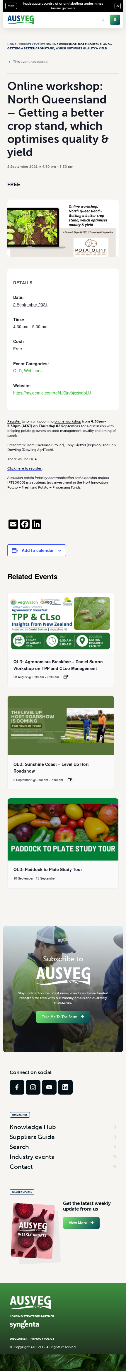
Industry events (32, 1156)
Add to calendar (38, 550)
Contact (21, 1166)
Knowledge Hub (33, 1127)
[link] (17, 1087)
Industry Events (32, 44)
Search (19, 1146)
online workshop (68, 421)
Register (14, 421)
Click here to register (24, 468)
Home (11, 44)
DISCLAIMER (19, 1338)
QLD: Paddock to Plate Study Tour (47, 869)
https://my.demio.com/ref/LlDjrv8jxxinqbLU (52, 393)
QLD (17, 370)
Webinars (33, 370)
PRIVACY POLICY (42, 1338)
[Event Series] (66, 676)
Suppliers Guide (32, 1136)
